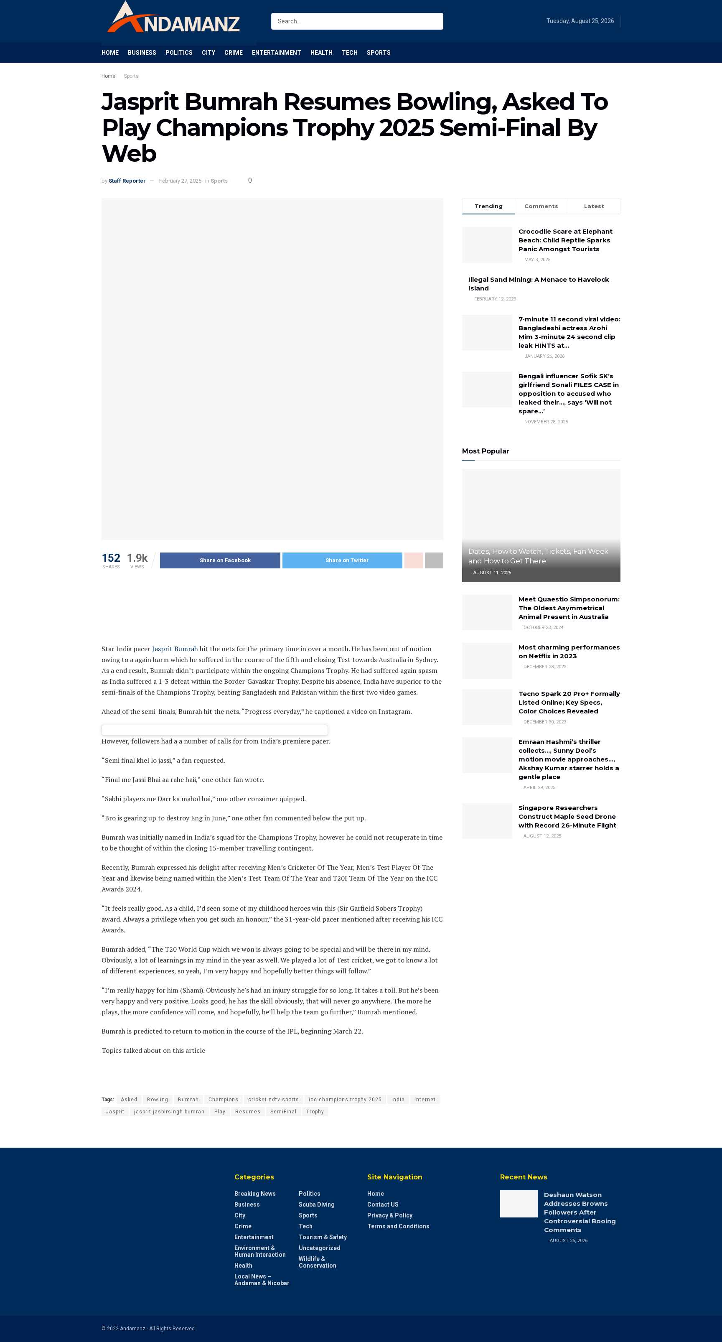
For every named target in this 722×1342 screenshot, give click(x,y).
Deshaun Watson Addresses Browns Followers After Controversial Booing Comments (580, 1212)
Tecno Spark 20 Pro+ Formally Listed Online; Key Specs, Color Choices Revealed (569, 702)
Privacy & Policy (389, 1215)
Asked (129, 1100)
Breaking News (255, 1193)
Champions (223, 1100)
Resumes (248, 1112)
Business (142, 52)
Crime (233, 52)
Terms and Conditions (398, 1226)
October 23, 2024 (542, 627)
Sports (379, 52)
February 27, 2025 (180, 181)
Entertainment (276, 52)
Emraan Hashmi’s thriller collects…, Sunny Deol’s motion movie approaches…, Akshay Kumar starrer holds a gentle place (569, 759)
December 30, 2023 (544, 722)
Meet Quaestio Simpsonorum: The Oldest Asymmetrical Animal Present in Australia (569, 608)
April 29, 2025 (538, 787)
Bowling (157, 1100)
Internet (425, 1100)
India (398, 1100)
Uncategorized (320, 1248)
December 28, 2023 (544, 667)
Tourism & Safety (323, 1237)
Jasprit (115, 1112)
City (208, 52)
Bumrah (188, 1100)
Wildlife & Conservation (317, 1262)
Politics (179, 52)
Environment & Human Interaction (260, 1251)
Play (220, 1112)
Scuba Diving (317, 1204)
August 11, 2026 (491, 573)
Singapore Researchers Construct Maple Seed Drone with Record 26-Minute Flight (567, 816)
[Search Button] (435, 21)
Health (321, 52)
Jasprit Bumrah (175, 648)
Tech (350, 52)
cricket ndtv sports (273, 1100)
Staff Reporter (127, 181)
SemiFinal (283, 1112)
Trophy (315, 1112)
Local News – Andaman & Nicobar (262, 1279)
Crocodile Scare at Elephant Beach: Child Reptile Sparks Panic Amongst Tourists (566, 240)
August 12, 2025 (541, 836)
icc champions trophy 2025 (345, 1100)
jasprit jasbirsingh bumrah (169, 1112)
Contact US (383, 1204)
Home (110, 52)
